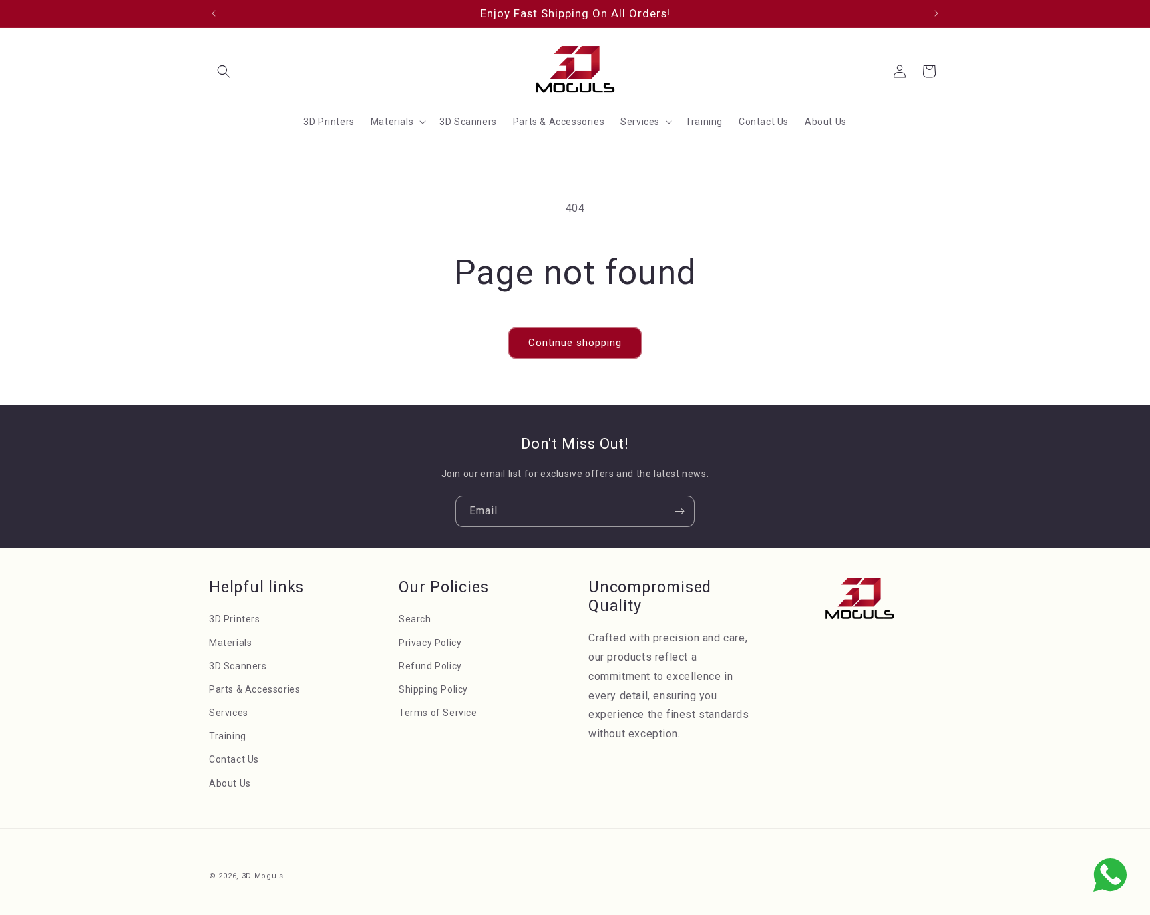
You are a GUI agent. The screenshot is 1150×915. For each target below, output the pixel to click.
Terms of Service (438, 713)
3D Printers (234, 619)
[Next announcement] (936, 13)
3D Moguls (263, 876)
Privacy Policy (430, 643)
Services (228, 713)
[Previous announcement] (213, 13)
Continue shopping (575, 343)
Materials (230, 643)
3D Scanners (238, 666)
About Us (230, 783)
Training (227, 736)
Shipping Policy (433, 689)
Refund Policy (430, 666)
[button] (223, 71)
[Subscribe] (679, 511)
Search (415, 619)
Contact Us (234, 760)
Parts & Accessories (254, 689)
